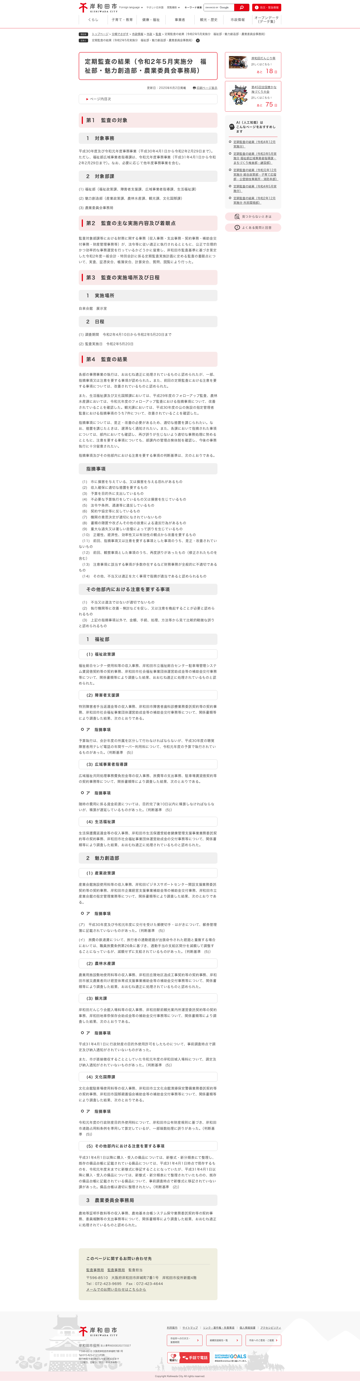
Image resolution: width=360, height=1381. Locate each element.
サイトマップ (190, 1327)
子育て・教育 (122, 19)
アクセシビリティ (270, 1327)
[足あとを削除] (198, 40)
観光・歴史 (209, 19)
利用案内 (172, 1327)
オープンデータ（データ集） (266, 19)
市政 (149, 34)
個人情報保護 (247, 1327)
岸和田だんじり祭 (263, 58)
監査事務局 (95, 1270)
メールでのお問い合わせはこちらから (116, 1289)
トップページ (100, 34)
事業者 (180, 19)
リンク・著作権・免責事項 (218, 1327)
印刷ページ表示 (207, 87)
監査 (158, 34)
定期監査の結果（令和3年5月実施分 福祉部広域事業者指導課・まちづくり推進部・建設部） (255, 158)
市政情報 (238, 19)
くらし (93, 19)
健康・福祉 (151, 19)
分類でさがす (120, 34)
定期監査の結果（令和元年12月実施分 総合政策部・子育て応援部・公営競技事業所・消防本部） (255, 175)
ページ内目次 (100, 99)
